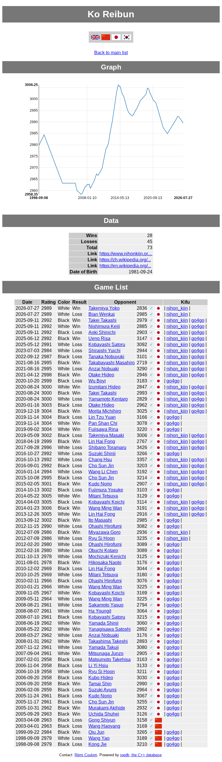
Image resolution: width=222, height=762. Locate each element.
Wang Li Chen (103, 471)
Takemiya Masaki (106, 435)
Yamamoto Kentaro (108, 399)
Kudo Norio (100, 483)
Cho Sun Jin (101, 465)
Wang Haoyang (104, 726)
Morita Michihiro (104, 411)
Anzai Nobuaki (103, 368)
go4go (197, 320)
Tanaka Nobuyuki (106, 356)
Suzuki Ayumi (102, 689)
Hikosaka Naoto (104, 562)
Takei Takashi (102, 320)
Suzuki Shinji (102, 453)
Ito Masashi (100, 520)
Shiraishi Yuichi (104, 350)
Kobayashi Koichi (106, 502)
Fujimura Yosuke (105, 489)
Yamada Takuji (103, 647)
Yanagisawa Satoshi (109, 629)
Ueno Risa (99, 338)
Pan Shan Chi (102, 423)
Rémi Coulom (86, 755)
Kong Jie (97, 744)
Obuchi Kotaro (103, 550)
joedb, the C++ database (141, 755)
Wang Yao (99, 738)
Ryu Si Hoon (101, 538)
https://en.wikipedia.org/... (125, 265)
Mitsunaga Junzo (105, 653)
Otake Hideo (101, 374)
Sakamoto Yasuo (105, 605)
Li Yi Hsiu (98, 665)
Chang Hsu (100, 459)
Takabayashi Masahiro (111, 362)
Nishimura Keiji (104, 326)
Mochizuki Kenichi (107, 556)
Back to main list (111, 52)
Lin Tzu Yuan (102, 417)
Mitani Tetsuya (103, 495)
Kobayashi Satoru (106, 344)
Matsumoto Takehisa (109, 659)
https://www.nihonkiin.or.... (125, 253)
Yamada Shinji (103, 623)
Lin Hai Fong (101, 441)
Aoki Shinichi (102, 332)
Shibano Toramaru (107, 447)
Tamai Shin (100, 683)
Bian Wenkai (101, 314)
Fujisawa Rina (103, 429)
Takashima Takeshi (108, 641)
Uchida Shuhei (103, 714)
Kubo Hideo (100, 677)
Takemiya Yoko (104, 308)
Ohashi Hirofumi (105, 526)
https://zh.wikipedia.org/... (125, 259)
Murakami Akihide (106, 707)
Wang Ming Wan (105, 508)
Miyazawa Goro (104, 532)
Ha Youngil (99, 611)
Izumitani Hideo (104, 386)
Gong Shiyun (101, 720)
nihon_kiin (177, 308)
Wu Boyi (97, 380)
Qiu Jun (96, 732)
